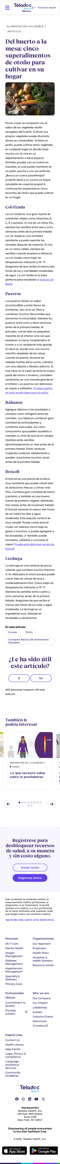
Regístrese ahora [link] (30, 878)
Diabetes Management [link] (13, 962)
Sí (19, 678)
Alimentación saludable (25, 26)
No (41, 678)
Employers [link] (39, 948)
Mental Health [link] (14, 948)
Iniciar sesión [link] (48, 7)
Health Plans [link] (41, 953)
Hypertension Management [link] (13, 970)
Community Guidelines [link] (12, 1074)
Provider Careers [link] (10, 1012)
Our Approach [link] (42, 943)
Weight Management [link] (13, 954)
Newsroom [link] (40, 1021)
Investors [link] (39, 1025)
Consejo (12, 632)
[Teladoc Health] (30, 1088)
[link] (16, 1099)
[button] (7, 7)
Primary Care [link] (13, 984)
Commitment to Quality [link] (15, 1004)
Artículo (14, 31)
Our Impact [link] (40, 1002)
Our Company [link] (42, 998)
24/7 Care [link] (11, 943)
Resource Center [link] (43, 965)
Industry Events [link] (43, 1016)
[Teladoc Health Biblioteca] (23, 7)
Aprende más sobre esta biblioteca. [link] (30, 919)
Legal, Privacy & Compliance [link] (15, 1055)
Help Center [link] (12, 1049)
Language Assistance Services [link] (12, 1064)
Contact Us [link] (12, 1040)
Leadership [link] (40, 1007)
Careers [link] (37, 1012)
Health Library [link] (14, 1044)
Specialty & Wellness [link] (12, 978)
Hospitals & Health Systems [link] (43, 959)
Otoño (29, 632)
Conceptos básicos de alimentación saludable (28, 641)
